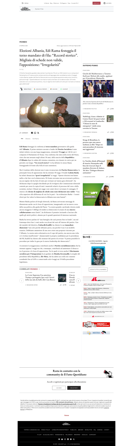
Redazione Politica (90, 108)
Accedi (59, 388)
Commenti (25, 133)
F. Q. (21, 69)
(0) (65, 284)
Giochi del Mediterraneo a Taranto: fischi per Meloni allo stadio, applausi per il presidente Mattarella (97, 76)
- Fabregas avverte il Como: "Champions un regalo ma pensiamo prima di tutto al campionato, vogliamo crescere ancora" (98, 298)
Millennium (56, 3)
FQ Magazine (63, 3)
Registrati (74, 388)
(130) (112, 176)
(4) (113, 132)
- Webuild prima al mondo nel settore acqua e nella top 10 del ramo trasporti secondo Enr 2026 (98, 312)
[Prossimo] (78, 281)
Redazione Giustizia (90, 153)
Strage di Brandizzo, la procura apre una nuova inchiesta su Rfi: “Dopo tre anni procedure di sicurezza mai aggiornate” (93, 144)
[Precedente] (21, 281)
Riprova (66, 415)
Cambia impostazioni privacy (60, 429)
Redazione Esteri (31, 285)
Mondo (23, 42)
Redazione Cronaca (90, 132)
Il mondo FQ (74, 3)
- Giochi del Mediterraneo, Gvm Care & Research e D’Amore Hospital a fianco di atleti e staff (98, 284)
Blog (51, 3)
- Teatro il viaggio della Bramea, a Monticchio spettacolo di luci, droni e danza (96, 289)
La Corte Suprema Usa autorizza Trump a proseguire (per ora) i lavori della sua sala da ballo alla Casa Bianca (40, 277)
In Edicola (46, 3)
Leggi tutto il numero (98, 269)
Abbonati (96, 3)
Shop (69, 3)
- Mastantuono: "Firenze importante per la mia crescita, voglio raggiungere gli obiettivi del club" (96, 303)
